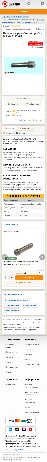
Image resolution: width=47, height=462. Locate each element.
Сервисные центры (32, 364)
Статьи (27, 407)
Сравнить (15, 104)
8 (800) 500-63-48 (33, 446)
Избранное (34, 104)
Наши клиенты (11, 352)
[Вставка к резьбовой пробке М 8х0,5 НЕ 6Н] (23, 65)
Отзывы (8, 372)
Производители (11, 367)
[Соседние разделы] (33, 19)
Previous (5, 257)
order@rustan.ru (18, 450)
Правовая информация (29, 401)
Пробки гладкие (29, 305)
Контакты (9, 357)
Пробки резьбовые (12, 311)
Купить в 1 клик (24, 283)
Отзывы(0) (7, 26)
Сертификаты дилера (10, 346)
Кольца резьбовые (12, 305)
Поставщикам (10, 385)
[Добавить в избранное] (6, 277)
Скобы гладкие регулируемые (16, 300)
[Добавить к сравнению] (11, 277)
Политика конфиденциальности (33, 386)
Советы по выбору (31, 412)
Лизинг (27, 359)
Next (42, 257)
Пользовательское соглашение (31, 393)
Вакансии (9, 362)
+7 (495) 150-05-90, (17, 446)
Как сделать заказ (32, 344)
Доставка (28, 354)
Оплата (28, 349)
